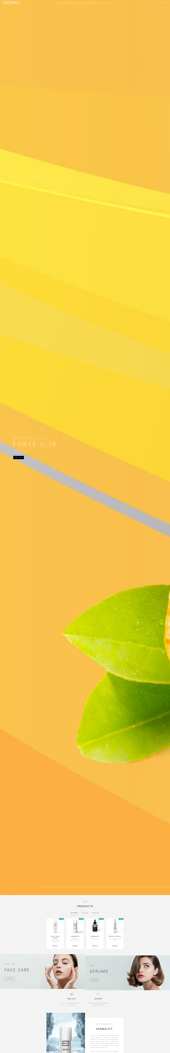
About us (102, 3)
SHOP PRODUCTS (91, 3)
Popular (85, 913)
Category (95, 913)
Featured (74, 913)
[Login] (159, 3)
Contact (110, 3)
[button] (9, 978)
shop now (19, 457)
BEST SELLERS (79, 3)
